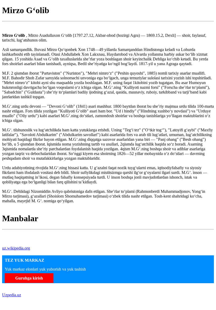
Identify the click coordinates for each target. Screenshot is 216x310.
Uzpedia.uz (11, 295)
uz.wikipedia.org (16, 248)
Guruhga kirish (29, 278)
